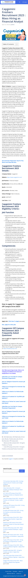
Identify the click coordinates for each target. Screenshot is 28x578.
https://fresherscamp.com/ (10, 348)
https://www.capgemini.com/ (14, 177)
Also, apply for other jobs (9, 324)
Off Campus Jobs (13, 441)
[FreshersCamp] (8, 2)
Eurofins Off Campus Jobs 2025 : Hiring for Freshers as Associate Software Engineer (13, 512)
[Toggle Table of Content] (15, 44)
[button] (19, 2)
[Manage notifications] (25, 575)
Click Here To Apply (13, 321)
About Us (21, 571)
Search (21, 471)
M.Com (21, 439)
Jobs (17, 439)
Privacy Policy (8, 571)
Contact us (18, 573)
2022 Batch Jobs (8, 437)
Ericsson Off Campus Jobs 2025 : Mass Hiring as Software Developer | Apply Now (13, 529)
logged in (11, 459)
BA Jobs (7, 439)
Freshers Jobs (12, 439)
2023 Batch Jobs (17, 437)
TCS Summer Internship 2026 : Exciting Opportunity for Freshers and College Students (13, 482)
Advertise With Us (11, 573)
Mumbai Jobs (5, 441)
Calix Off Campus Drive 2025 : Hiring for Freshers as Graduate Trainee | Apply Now (13, 500)
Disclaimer (15, 571)
